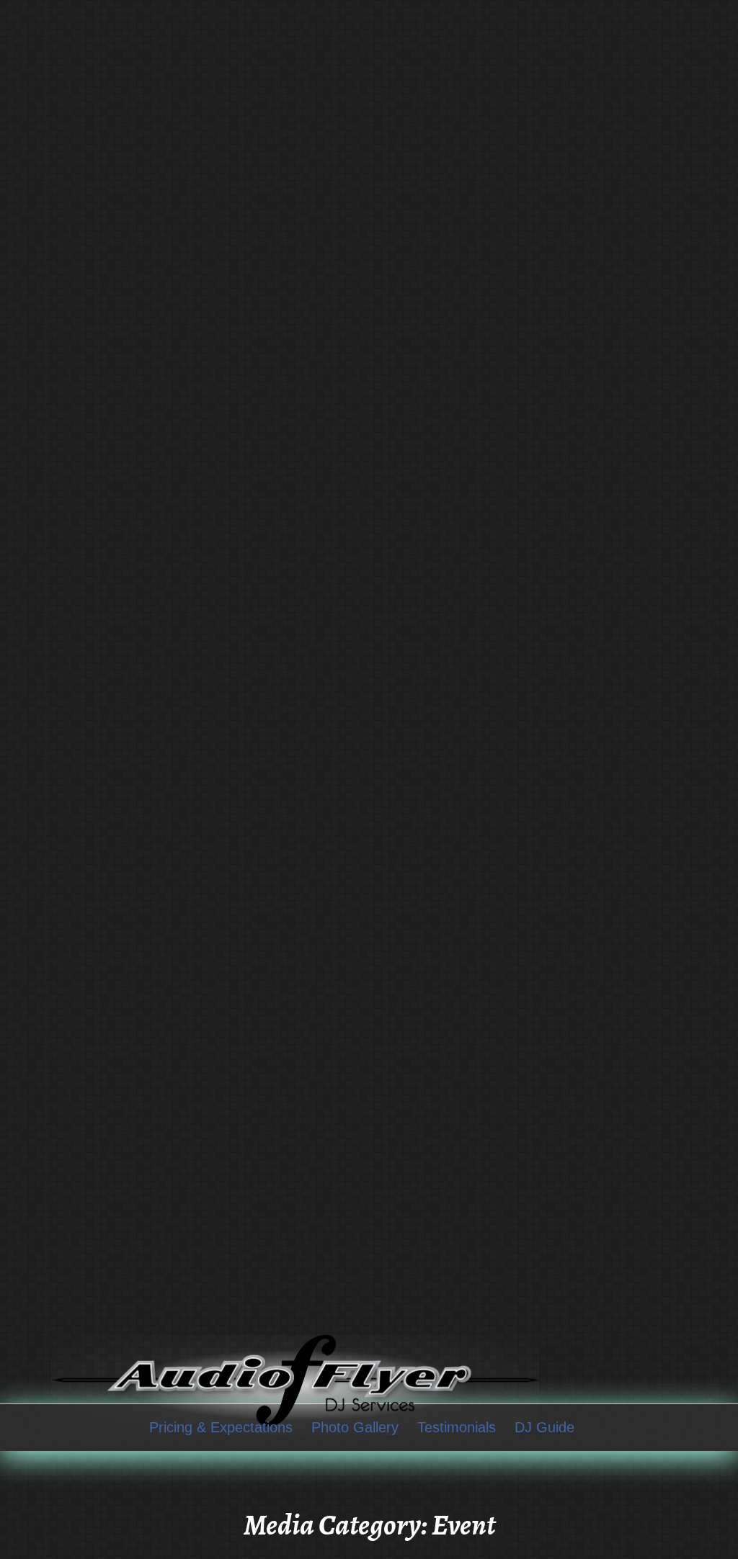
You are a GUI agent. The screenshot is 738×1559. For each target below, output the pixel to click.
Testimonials (456, 1427)
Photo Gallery (355, 1427)
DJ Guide (544, 1427)
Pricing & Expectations (221, 1427)
